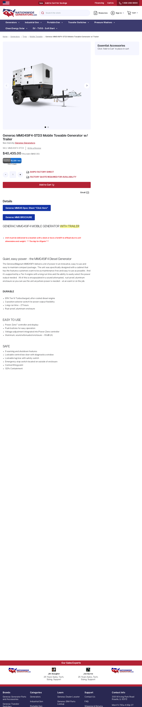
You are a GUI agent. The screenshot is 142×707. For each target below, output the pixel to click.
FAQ (86, 702)
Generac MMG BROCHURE (19, 217)
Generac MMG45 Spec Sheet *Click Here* (27, 208)
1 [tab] (45, 127)
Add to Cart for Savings (56, 3)
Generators (11, 23)
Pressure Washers (103, 23)
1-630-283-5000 (130, 3)
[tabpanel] (47, 86)
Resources (103, 13)
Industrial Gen (32, 23)
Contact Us (90, 697)
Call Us (110, 3)
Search (42, 13)
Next (87, 85)
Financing (99, 3)
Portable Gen (53, 23)
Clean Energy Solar (15, 29)
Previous (6, 85)
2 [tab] (48, 127)
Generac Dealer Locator (68, 697)
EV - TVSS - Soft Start (44, 29)
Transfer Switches (77, 23)
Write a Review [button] (34, 148)
